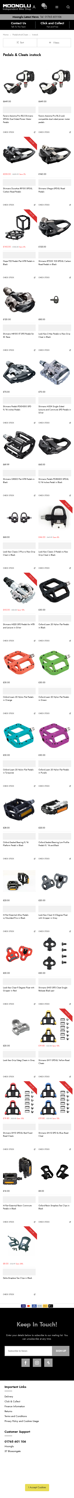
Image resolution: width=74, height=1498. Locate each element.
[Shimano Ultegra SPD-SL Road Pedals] (55, 154)
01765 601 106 (15, 1441)
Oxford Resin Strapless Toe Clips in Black (54, 1207)
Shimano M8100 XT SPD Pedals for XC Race (18, 335)
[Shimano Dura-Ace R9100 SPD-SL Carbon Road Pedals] (19, 154)
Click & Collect (12, 1401)
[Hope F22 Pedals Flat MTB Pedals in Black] (19, 227)
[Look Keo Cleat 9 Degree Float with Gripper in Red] (19, 953)
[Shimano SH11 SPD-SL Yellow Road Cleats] (55, 1026)
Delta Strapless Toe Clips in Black (17, 1278)
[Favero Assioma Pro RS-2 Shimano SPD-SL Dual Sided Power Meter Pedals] (19, 82)
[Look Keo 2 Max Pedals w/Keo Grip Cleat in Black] (55, 300)
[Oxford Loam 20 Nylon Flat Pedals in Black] (55, 590)
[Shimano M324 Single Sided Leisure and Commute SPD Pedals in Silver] (55, 372)
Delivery (9, 1396)
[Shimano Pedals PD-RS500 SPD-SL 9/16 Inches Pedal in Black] (55, 445)
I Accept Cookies (37, 1487)
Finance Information (15, 1406)
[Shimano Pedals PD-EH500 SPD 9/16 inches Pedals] (19, 372)
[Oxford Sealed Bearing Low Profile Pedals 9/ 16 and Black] (55, 808)
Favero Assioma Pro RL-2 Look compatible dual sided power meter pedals (54, 119)
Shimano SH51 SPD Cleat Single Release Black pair (53, 989)
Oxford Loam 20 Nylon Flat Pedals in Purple (54, 771)
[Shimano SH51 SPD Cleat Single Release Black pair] (55, 953)
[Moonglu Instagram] (37, 1363)
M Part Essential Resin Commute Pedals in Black (17, 1207)
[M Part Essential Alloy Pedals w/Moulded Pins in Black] (19, 881)
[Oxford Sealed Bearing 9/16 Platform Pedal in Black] (19, 808)
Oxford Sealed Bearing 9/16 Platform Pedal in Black (15, 844)
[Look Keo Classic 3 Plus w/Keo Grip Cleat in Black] (19, 518)
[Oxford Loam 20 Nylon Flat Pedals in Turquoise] (19, 735)
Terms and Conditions (16, 1416)
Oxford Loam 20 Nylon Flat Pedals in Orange (18, 698)
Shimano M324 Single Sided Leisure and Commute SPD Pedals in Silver (55, 409)
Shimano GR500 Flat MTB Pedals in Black (19, 480)
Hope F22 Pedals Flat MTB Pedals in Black (19, 262)
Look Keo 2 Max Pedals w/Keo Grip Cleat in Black (54, 335)
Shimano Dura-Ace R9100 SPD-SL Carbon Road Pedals (17, 190)
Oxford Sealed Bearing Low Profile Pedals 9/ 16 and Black (54, 844)
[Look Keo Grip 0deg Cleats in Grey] (19, 1026)
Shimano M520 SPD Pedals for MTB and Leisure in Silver (19, 626)
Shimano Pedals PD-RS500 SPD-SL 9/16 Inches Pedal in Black (54, 480)
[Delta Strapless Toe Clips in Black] (19, 1244)
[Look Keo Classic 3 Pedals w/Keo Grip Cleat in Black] (55, 518)
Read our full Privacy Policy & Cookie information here (37, 1479)
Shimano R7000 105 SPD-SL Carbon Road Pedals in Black (55, 262)
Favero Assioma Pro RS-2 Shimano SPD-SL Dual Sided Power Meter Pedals (18, 119)
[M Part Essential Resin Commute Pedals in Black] (19, 1171)
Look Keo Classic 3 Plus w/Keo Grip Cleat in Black (19, 553)
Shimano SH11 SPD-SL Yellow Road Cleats (54, 1062)
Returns (8, 1411)
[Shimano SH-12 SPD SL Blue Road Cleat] (55, 1099)
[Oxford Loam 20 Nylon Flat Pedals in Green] (55, 663)
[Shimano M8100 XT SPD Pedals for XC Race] (19, 300)
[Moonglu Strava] (48, 1363)
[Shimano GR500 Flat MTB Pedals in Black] (19, 445)
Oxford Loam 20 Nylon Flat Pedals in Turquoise (18, 771)
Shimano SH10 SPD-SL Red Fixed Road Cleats (17, 1134)
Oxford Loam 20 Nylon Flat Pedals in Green (54, 698)
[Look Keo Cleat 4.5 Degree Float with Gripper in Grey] (55, 881)
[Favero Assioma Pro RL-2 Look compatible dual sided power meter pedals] (55, 82)
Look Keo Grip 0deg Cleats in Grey (19, 1060)
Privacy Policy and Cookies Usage (22, 1421)
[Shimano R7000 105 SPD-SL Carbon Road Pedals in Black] (55, 227)
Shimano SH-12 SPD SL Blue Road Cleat (53, 1134)
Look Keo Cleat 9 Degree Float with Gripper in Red (18, 989)
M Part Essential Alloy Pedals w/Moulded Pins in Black (15, 916)
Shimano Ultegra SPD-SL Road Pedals (52, 190)
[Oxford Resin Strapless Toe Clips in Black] (55, 1171)
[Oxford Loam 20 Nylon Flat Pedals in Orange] (19, 663)
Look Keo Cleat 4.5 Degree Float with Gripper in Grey (53, 916)
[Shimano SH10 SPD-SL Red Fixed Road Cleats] (19, 1099)
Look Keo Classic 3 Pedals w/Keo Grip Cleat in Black (53, 553)
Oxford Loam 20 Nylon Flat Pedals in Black (54, 626)
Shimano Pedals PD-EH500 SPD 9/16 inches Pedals (17, 408)
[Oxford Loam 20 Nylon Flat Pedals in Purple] (55, 735)
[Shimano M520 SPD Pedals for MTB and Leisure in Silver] (19, 590)
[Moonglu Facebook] (25, 1363)
